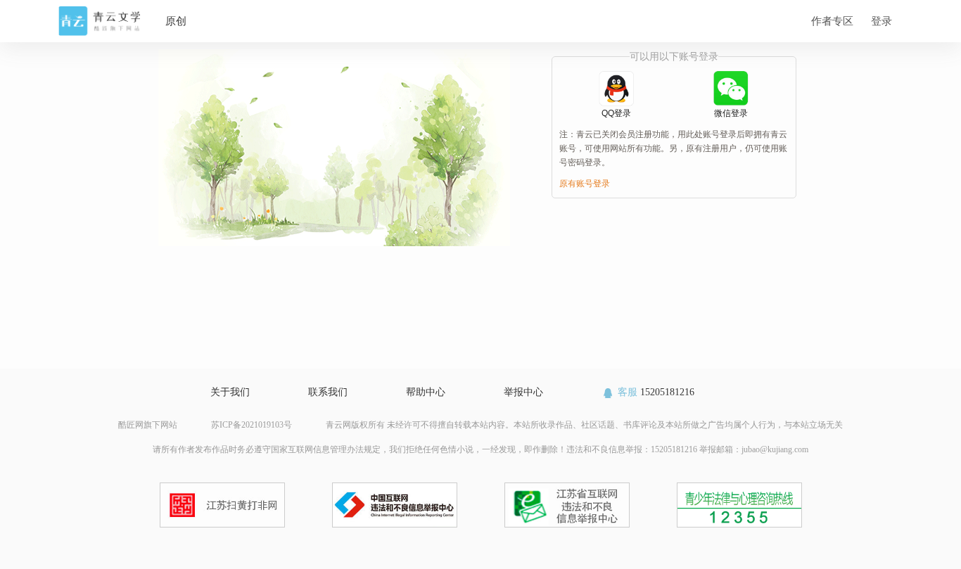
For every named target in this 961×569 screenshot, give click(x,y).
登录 (881, 21)
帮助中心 (425, 392)
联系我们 (328, 392)
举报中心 (523, 392)
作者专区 (832, 21)
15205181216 (656, 392)
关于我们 (230, 392)
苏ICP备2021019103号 (251, 425)
